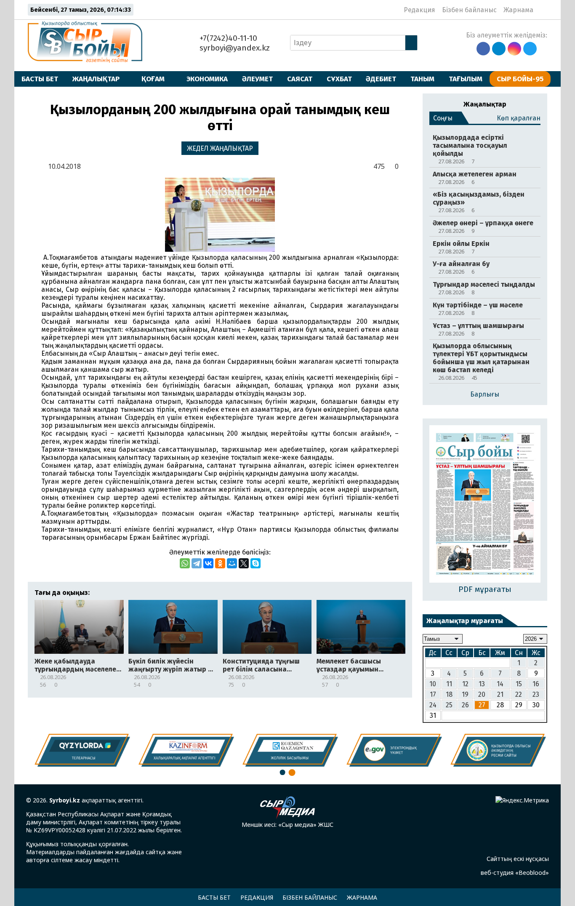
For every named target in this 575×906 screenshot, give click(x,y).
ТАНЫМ (422, 79)
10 (432, 684)
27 (482, 705)
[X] (244, 563)
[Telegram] (197, 563)
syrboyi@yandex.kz (233, 48)
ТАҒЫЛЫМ (465, 79)
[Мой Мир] (232, 563)
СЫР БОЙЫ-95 (520, 79)
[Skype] (255, 563)
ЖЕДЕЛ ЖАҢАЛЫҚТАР (220, 148)
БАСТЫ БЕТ (39, 79)
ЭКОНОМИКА (207, 79)
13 (482, 684)
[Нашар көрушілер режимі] (542, 9)
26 (465, 705)
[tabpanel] (496, 750)
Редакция (419, 10)
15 (519, 684)
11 (449, 684)
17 (433, 694)
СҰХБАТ (339, 79)
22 (518, 694)
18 (449, 694)
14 (500, 684)
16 (535, 684)
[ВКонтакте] (208, 563)
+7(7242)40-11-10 (227, 38)
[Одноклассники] (220, 563)
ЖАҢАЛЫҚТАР (96, 79)
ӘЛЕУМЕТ (257, 79)
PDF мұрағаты (484, 589)
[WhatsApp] (185, 563)
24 (433, 705)
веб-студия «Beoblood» (515, 873)
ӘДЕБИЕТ (381, 79)
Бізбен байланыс (469, 10)
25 (449, 705)
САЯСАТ (299, 79)
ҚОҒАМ (153, 79)
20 (481, 694)
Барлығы (484, 394)
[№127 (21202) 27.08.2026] (484, 504)
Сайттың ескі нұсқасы (518, 859)
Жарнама (518, 10)
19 (465, 694)
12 (465, 684)
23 (535, 694)
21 (500, 694)
